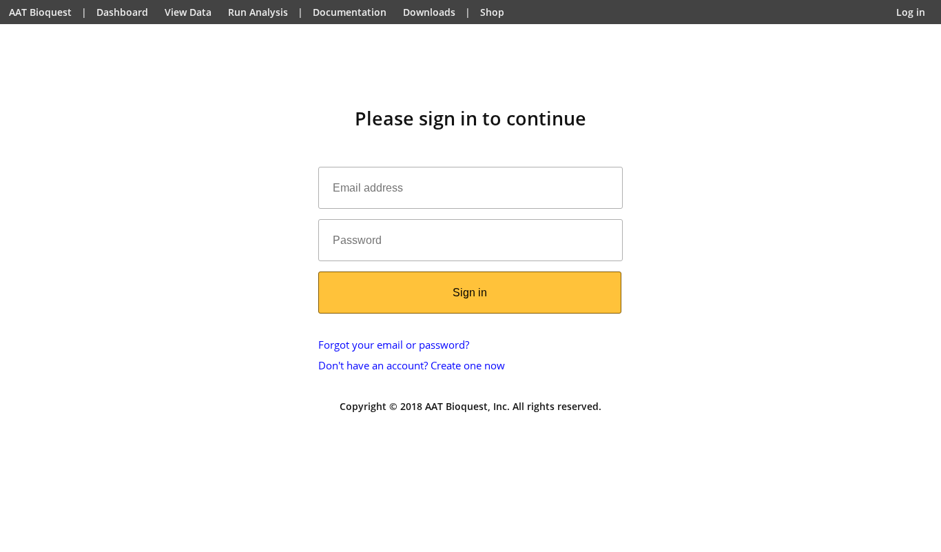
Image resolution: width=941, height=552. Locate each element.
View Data (188, 12)
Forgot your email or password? (393, 344)
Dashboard (122, 12)
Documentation (349, 12)
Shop (492, 12)
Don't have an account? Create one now (411, 365)
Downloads (429, 12)
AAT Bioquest (40, 12)
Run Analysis (258, 12)
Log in (910, 12)
